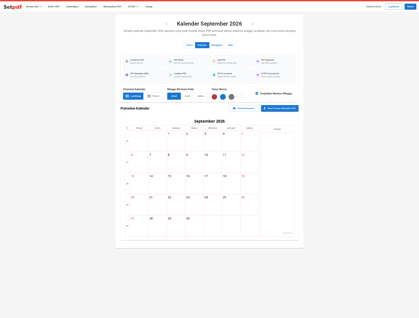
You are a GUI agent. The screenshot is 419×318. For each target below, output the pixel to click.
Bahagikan (91, 6)
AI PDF (131, 6)
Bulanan (202, 45)
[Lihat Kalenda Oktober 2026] (252, 24)
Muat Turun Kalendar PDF (282, 108)
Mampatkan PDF (112, 6)
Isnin (187, 96)
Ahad (174, 96)
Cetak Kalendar (245, 108)
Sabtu (201, 96)
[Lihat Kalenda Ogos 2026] (166, 24)
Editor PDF (54, 6)
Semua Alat (32, 6)
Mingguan (217, 45)
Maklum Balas (373, 6)
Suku (230, 45)
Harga (149, 6)
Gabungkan (72, 6)
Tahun (189, 45)
